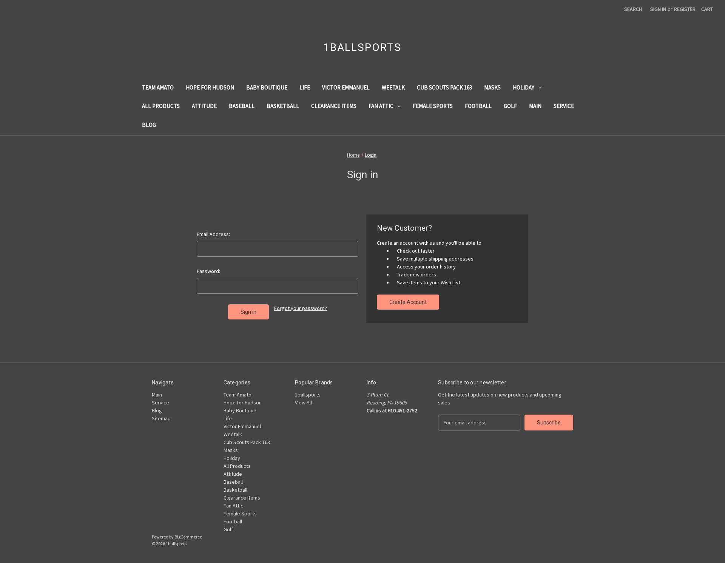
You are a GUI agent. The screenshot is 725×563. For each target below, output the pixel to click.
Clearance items (333, 106)
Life (304, 87)
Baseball (242, 106)
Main (535, 106)
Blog (149, 124)
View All (303, 402)
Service (564, 106)
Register (685, 9)
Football (478, 106)
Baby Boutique (266, 87)
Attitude (204, 106)
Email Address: (213, 234)
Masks (492, 87)
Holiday (523, 87)
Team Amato (158, 87)
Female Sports (433, 106)
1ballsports (308, 394)
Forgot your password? (300, 308)
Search (633, 9)
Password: (208, 271)
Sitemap (161, 418)
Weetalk (393, 87)
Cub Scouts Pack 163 (444, 87)
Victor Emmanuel (346, 87)
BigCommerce (188, 537)
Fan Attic (381, 106)
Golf (510, 106)
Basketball (283, 106)
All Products (161, 106)
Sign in (658, 9)
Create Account (408, 302)
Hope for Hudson (210, 87)
